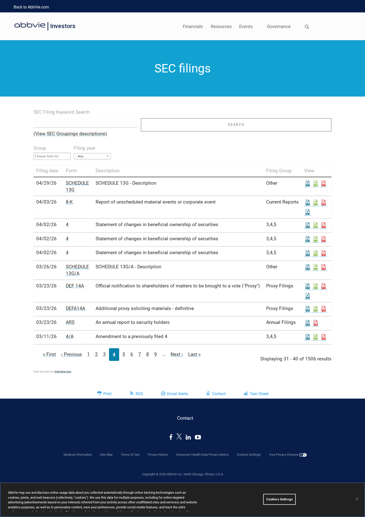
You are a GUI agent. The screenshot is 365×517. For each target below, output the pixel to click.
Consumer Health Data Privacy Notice (202, 454)
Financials (193, 26)
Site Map (106, 454)
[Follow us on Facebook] (171, 437)
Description (107, 170)
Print (107, 394)
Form (71, 170)
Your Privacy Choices (284, 454)
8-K (69, 202)
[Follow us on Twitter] (179, 437)
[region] (182, 499)
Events (246, 26)
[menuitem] (306, 26)
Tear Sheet (259, 394)
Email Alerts (177, 394)
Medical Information (78, 454)
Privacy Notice (158, 454)
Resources (221, 26)
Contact (219, 394)
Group (40, 148)
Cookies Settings (279, 499)
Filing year (84, 148)
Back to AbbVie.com (31, 7)
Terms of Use (130, 454)
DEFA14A (75, 308)
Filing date (47, 170)
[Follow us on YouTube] (198, 437)
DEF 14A (75, 286)
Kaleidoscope (63, 371)
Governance (279, 26)
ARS (70, 322)
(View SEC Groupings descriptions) (70, 134)
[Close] (357, 499)
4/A (69, 336)
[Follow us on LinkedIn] (188, 437)
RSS (139, 394)
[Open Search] (307, 27)
